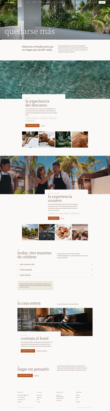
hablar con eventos (28, 350)
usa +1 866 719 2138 (21, 399)
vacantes (38, 402)
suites (28, 2)
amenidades (61, 2)
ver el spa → (43, 125)
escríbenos (19, 402)
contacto (90, 2)
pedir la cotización (32, 125)
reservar (102, 2)
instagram (78, 395)
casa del (9, 2)
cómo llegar (58, 400)
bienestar (34, 2)
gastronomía (41, 2)
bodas (54, 2)
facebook (77, 397)
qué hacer (48, 2)
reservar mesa (53, 218)
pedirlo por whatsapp (25, 375)
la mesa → (62, 218)
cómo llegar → (36, 375)
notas (85, 2)
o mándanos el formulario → (41, 350)
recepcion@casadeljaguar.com (23, 395)
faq (76, 399)
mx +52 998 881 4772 (21, 397)
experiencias (79, 2)
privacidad (78, 402)
